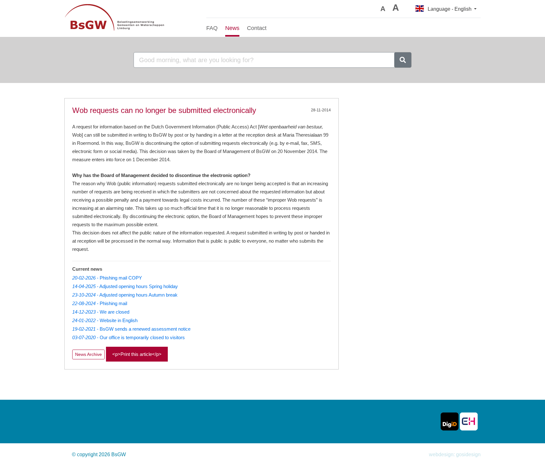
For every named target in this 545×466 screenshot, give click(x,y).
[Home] (130, 18)
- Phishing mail (99, 303)
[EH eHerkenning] (469, 421)
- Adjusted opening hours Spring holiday (125, 286)
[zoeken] (402, 60)
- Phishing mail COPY (107, 277)
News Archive (88, 354)
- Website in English (105, 320)
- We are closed (100, 312)
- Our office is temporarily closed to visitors (128, 337)
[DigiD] (450, 421)
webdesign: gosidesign (455, 454)
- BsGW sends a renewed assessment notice (131, 329)
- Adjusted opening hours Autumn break (125, 295)
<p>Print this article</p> (136, 354)
